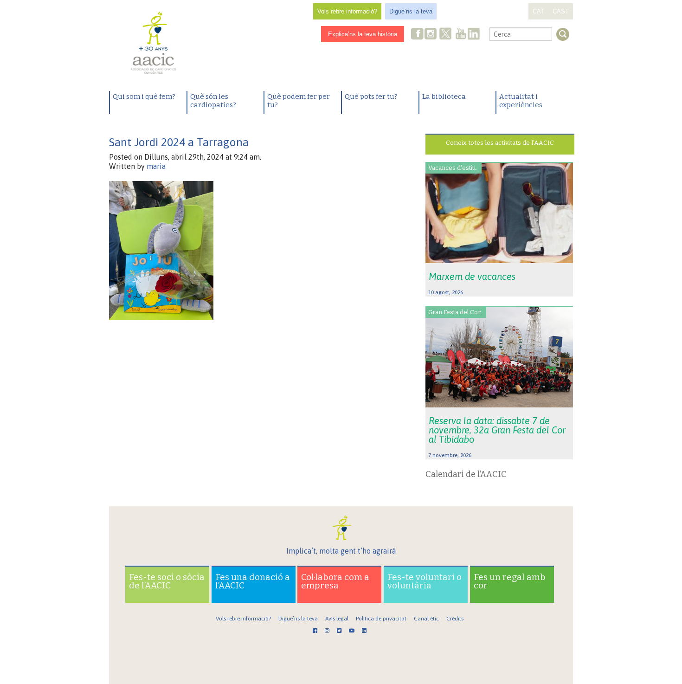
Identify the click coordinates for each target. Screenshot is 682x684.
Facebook (418, 34)
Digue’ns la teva (410, 11)
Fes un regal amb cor (510, 581)
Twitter (445, 35)
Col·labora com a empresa (335, 581)
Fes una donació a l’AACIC (252, 581)
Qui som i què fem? (144, 96)
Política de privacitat (381, 618)
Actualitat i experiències (520, 100)
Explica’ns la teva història (362, 34)
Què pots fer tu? (371, 96)
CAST (561, 11)
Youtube (461, 34)
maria (156, 166)
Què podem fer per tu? (298, 100)
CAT (538, 11)
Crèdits (454, 618)
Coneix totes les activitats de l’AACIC (500, 143)
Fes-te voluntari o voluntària (424, 581)
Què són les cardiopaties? (213, 100)
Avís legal (336, 618)
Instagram (431, 34)
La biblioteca (444, 96)
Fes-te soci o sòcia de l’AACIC (167, 581)
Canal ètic (426, 618)
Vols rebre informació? (347, 11)
